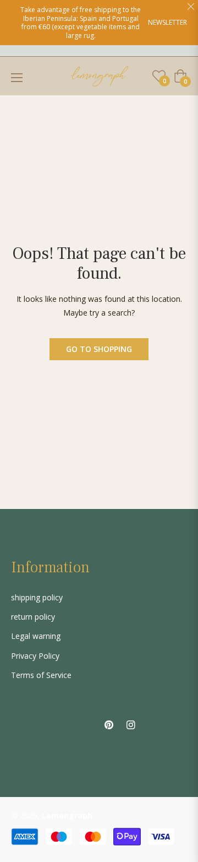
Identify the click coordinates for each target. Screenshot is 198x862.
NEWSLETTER (167, 22)
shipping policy (37, 597)
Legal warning (36, 636)
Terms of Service (41, 675)
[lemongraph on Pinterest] (109, 724)
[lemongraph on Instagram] (131, 724)
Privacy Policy (35, 655)
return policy (33, 616)
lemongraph (67, 815)
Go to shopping (99, 349)
